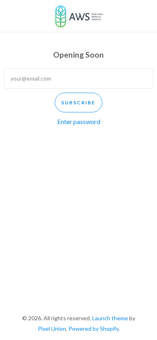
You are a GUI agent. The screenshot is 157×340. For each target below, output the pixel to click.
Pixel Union (52, 328)
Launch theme (110, 318)
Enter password (78, 121)
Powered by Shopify (93, 328)
